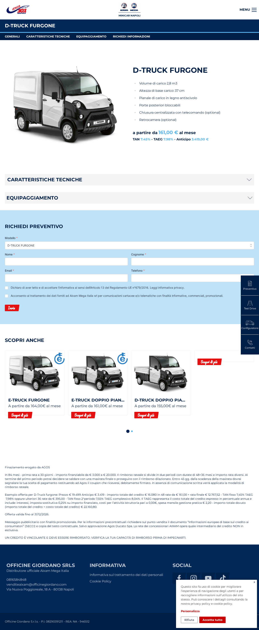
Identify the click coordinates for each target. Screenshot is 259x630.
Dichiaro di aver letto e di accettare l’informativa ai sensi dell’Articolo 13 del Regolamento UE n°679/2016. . (98, 287)
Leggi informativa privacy (167, 287)
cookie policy (222, 603)
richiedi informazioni (131, 36)
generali (12, 36)
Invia (11, 308)
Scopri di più (19, 415)
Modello (11, 238)
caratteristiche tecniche (48, 36)
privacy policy (200, 603)
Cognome (138, 254)
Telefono (138, 270)
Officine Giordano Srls (17, 10)
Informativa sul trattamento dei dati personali (126, 575)
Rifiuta (189, 620)
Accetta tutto (212, 620)
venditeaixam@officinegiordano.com (36, 584)
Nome (10, 254)
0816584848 (16, 580)
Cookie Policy (100, 581)
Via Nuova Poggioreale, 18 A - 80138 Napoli (40, 589)
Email (9, 270)
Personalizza (190, 611)
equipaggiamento (91, 36)
